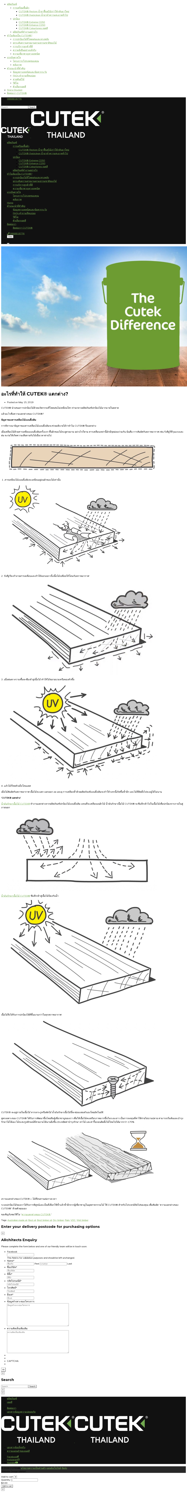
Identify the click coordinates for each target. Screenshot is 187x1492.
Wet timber (82, 1220)
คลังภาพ (17, 64)
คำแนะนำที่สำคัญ (16, 68)
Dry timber (58, 1220)
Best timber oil (44, 1220)
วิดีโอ (15, 82)
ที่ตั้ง (9, 1273)
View (10, 237)
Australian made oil (17, 1220)
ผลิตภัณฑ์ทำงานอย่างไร (25, 31)
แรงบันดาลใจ (14, 57)
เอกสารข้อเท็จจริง (16, 1447)
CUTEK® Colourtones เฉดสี (33, 28)
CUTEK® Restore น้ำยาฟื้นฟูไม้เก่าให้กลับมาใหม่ (44, 11)
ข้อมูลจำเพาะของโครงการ (20, 1301)
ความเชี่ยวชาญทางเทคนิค (26, 53)
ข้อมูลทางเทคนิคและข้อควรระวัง (30, 71)
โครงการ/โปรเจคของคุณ (26, 61)
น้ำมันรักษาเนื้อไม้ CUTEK (15, 803)
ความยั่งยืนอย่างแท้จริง (24, 50)
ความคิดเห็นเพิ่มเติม (17, 1328)
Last (69, 1263)
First (37, 1263)
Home (10, 202)
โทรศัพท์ (12, 1287)
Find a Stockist (14, 89)
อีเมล (10, 1294)
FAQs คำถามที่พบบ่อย (24, 75)
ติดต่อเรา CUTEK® (17, 93)
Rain (67, 1220)
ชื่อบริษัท (12, 1267)
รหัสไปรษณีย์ (14, 1280)
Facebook (12, 1251)
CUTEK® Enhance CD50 (32, 24)
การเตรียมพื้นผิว (21, 7)
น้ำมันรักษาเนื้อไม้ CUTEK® (15, 895)
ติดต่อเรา (11, 224)
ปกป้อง (16, 18)
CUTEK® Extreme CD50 (32, 22)
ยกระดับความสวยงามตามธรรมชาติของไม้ (35, 42)
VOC (73, 1220)
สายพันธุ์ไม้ (18, 79)
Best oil (32, 1220)
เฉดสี (9, 1402)
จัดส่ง (64, 1468)
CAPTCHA (13, 1360)
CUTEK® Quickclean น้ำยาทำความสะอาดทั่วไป (43, 15)
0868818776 (14, 98)
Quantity (6, 1479)
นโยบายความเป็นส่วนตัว (33, 1468)
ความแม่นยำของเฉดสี (18, 1451)
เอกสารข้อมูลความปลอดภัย (21, 1411)
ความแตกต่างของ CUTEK (36, 1214)
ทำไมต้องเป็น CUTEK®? (19, 35)
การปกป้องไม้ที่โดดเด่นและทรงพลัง (31, 39)
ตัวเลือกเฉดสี (19, 86)
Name (10, 1260)
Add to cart (7, 1476)
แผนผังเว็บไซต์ (53, 1468)
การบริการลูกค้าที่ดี (23, 46)
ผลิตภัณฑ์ (12, 4)
